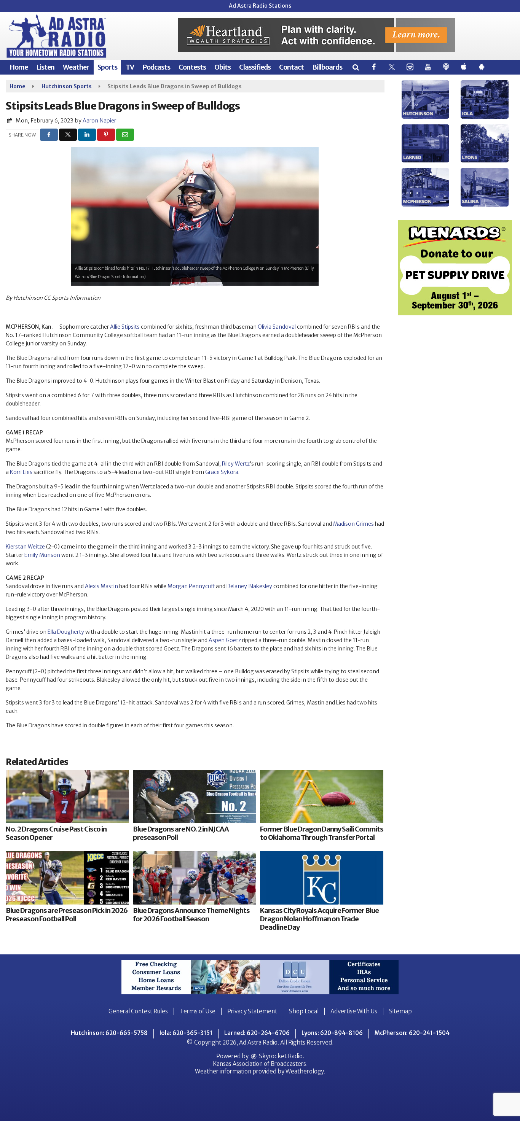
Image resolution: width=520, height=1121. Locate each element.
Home (19, 67)
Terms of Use (197, 1011)
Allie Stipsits (125, 326)
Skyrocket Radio (280, 1056)
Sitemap (400, 1011)
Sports (107, 67)
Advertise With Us (353, 1011)
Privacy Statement (252, 1011)
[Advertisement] (316, 35)
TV (130, 67)
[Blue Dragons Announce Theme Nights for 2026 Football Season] (194, 878)
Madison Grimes (353, 523)
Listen (45, 67)
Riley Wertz (236, 463)
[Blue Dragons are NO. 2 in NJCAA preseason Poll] (194, 796)
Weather (76, 67)
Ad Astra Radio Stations (260, 5)
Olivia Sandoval (277, 326)
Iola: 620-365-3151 (186, 1033)
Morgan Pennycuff (191, 586)
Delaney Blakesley (249, 586)
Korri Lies (21, 472)
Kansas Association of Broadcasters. (260, 1063)
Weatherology (305, 1071)
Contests (192, 67)
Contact (291, 67)
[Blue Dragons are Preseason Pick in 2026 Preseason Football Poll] (67, 878)
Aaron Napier (99, 120)
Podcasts (156, 67)
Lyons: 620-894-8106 (332, 1033)
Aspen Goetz (225, 640)
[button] (355, 67)
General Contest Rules (138, 1011)
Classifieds (255, 67)
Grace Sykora (221, 472)
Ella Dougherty (66, 631)
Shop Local (304, 1011)
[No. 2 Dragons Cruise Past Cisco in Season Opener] (67, 796)
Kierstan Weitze (25, 546)
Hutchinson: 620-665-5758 (109, 1033)
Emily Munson (42, 555)
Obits (222, 67)
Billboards (327, 67)
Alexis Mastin (101, 586)
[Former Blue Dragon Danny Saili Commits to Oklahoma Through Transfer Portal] (321, 796)
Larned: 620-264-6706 (257, 1033)
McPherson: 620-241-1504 (412, 1033)
